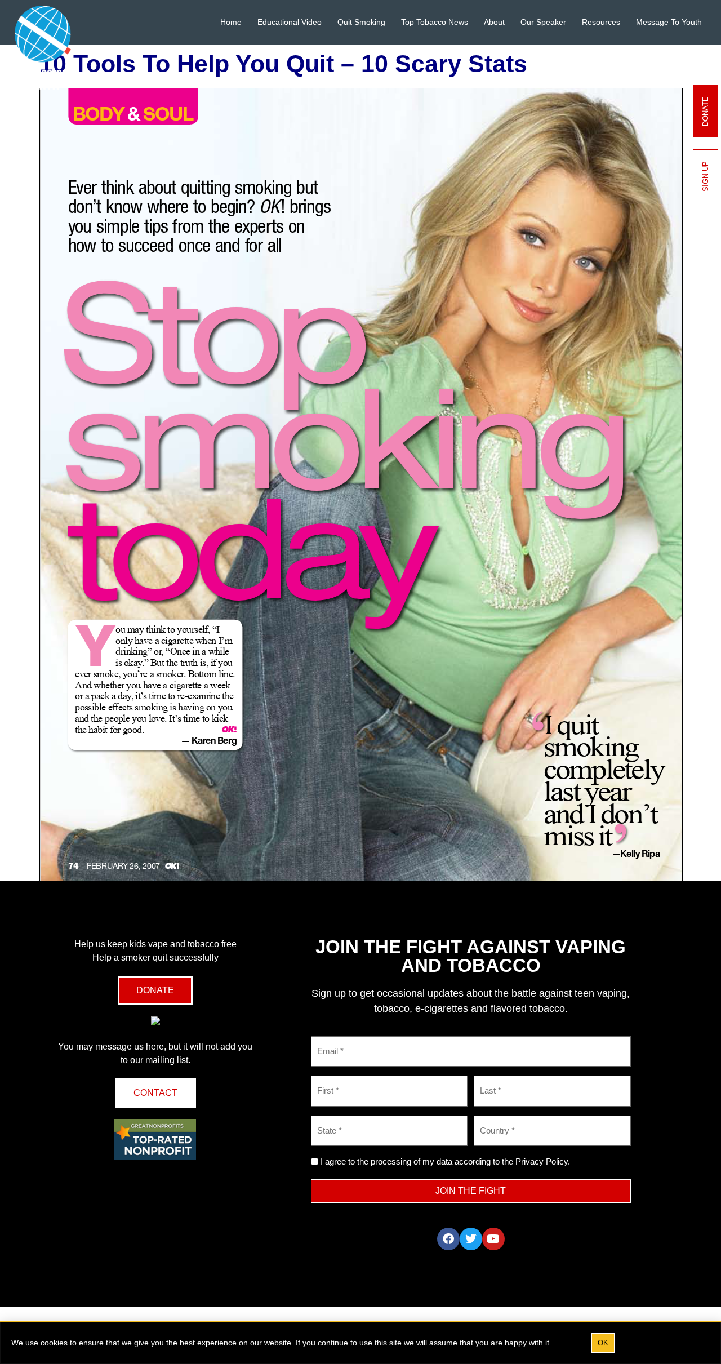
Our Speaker (543, 21)
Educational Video (289, 21)
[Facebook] (448, 1239)
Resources (601, 21)
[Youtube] (493, 1239)
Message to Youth (669, 21)
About (494, 21)
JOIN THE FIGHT (470, 1191)
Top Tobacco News (434, 21)
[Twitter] (471, 1239)
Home (231, 21)
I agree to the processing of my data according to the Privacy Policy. (445, 1161)
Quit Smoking (361, 21)
